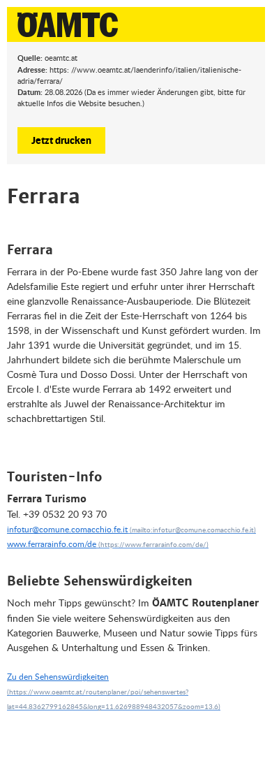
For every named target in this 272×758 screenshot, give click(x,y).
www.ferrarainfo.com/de (51, 544)
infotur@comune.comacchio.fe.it (67, 529)
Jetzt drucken (61, 140)
